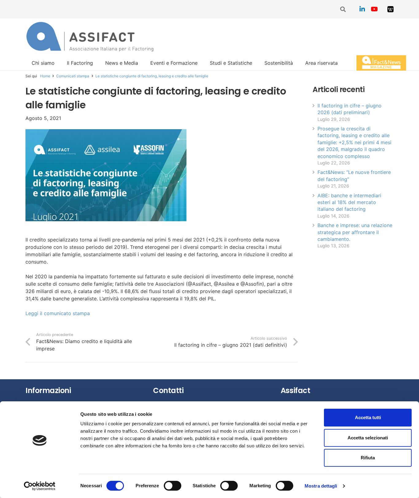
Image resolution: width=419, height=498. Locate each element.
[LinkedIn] (362, 9)
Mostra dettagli (321, 485)
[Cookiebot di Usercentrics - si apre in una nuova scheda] (40, 486)
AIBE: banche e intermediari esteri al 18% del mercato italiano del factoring (349, 202)
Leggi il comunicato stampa (57, 313)
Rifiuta (368, 457)
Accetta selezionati (368, 437)
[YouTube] (374, 9)
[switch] (172, 486)
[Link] (390, 9)
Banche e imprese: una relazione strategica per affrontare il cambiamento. (354, 232)
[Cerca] (343, 9)
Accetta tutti (368, 417)
